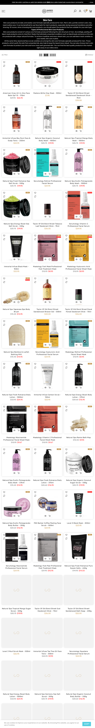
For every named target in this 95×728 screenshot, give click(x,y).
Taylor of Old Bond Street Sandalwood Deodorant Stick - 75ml (79, 95)
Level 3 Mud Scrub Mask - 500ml (16, 651)
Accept (86, 724)
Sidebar (90, 55)
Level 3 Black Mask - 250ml (78, 523)
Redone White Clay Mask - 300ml (47, 93)
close (91, 2)
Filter (6, 55)
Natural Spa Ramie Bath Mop (78, 437)
